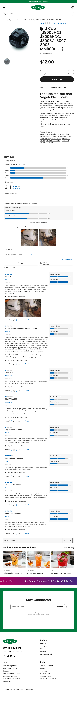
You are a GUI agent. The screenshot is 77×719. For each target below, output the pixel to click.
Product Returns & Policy (11, 674)
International (44, 652)
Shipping (6, 671)
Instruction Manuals (10, 676)
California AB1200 (46, 654)
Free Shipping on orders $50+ (38, 1)
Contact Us (44, 646)
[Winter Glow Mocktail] (38, 559)
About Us (43, 644)
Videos (42, 668)
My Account (44, 671)
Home (4, 20)
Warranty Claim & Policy (11, 679)
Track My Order (45, 674)
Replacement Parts (14, 20)
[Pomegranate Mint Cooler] (62, 559)
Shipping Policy (45, 676)
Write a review (62, 23)
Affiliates (43, 649)
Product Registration (10, 666)
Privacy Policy (8, 681)
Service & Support (46, 666)
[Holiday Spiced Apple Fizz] (14, 559)
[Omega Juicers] (38, 7)
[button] (72, 7)
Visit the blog (69, 548)
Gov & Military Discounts (48, 679)
